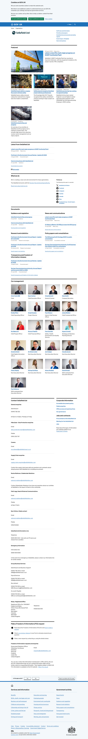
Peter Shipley (15, 370)
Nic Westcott (15, 331)
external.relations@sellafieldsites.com (22, 480)
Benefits (13, 695)
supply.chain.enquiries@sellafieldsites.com (23, 462)
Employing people (39, 698)
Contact (43, 726)
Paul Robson (48, 313)
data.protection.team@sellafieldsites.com (23, 429)
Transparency (60, 710)
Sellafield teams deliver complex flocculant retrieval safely (20, 92)
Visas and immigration (40, 713)
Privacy (17, 726)
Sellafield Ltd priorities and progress (19, 123)
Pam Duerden (49, 331)
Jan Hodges (48, 352)
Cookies (22, 726)
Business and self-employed (19, 701)
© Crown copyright (71, 734)
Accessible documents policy (64, 403)
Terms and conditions (53, 726)
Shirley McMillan (33, 370)
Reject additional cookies (36, 19)
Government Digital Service (38, 728)
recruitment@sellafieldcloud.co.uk (21, 449)
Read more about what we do (19, 186)
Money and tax (38, 707)
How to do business (61, 41)
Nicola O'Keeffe (32, 331)
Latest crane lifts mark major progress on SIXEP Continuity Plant (60, 54)
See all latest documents (17, 166)
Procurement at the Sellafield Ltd (66, 418)
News (58, 698)
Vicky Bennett (49, 296)
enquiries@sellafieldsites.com (42, 651)
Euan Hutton (32, 296)
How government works (63, 713)
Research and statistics (63, 704)
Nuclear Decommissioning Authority (39, 183)
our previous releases (24, 633)
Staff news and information (63, 31)
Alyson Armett (66, 331)
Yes (29, 678)
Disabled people (15, 713)
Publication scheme (61, 431)
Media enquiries (61, 406)
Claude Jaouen (66, 352)
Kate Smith (65, 296)
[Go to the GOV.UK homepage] (16, 24)
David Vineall (66, 370)
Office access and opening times (65, 409)
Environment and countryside (42, 701)
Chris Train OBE (15, 296)
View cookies (48, 19)
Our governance (61, 411)
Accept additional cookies (19, 19)
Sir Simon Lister (32, 352)
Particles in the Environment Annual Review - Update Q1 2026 (29, 155)
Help (12, 726)
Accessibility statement (33, 726)
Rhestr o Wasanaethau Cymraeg (20, 728)
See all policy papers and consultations (54, 251)
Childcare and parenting (18, 704)
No (37, 678)
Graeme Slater (15, 352)
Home (12, 28)
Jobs (57, 424)
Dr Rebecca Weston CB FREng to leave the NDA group (60, 224)
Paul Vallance (15, 389)
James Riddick (66, 313)
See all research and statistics (18, 251)
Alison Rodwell (49, 370)
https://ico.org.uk (43, 667)
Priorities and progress (62, 33)
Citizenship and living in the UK (19, 707)
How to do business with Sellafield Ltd (22, 161)
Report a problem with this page (66, 678)
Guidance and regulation (63, 701)
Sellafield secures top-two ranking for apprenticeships (66, 92)
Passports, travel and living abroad (43, 710)
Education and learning (40, 695)
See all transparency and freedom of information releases (24, 275)
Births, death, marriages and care (20, 698)
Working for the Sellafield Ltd (64, 421)
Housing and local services (41, 704)
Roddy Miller (14, 313)
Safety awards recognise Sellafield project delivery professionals (44, 92)
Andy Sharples (32, 313)
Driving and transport (17, 717)
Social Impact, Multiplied (62, 38)
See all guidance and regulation (18, 228)
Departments (60, 695)
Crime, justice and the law (18, 710)
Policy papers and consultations (65, 707)
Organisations (19, 28)
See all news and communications (53, 229)
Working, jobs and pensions (41, 717)
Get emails (16, 169)
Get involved (59, 717)
